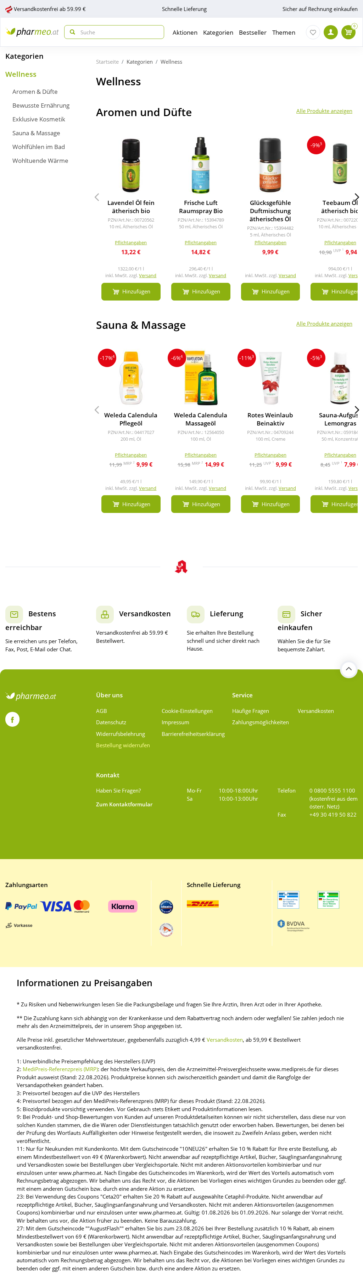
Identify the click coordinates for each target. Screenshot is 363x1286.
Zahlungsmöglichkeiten (260, 722)
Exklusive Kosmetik (38, 119)
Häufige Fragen (250, 710)
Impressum (175, 722)
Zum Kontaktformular (124, 804)
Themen (283, 32)
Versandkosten (316, 710)
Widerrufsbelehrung (120, 733)
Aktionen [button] (185, 32)
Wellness (21, 74)
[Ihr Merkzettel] (313, 32)
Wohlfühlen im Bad (38, 147)
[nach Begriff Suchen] (71, 32)
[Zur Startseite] (32, 32)
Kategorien (24, 56)
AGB (101, 710)
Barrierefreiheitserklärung (192, 733)
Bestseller (253, 32)
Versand (147, 275)
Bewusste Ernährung (40, 105)
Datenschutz (111, 722)
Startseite (107, 61)
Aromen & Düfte (35, 91)
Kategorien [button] (218, 32)
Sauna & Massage (36, 133)
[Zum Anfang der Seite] (349, 669)
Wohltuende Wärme (40, 160)
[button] (357, 197)
